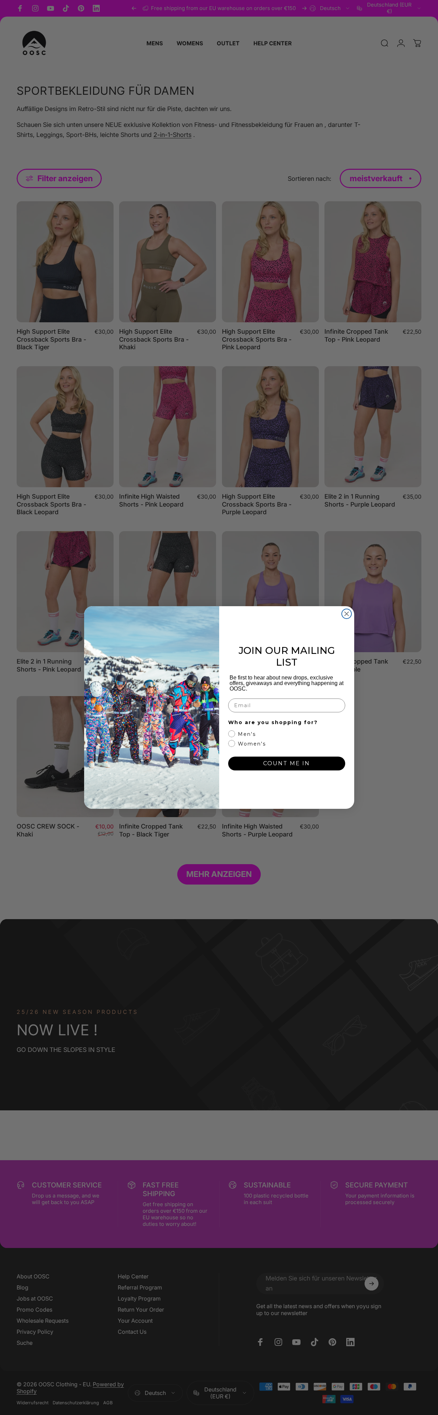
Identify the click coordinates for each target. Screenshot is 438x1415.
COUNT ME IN (286, 763)
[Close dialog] (346, 614)
